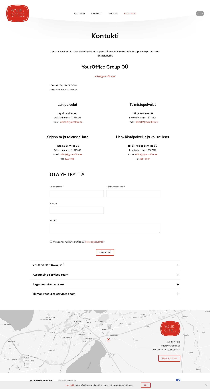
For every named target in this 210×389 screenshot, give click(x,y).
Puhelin (53, 203)
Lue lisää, (70, 385)
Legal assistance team (48, 284)
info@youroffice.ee (170, 345)
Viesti (53, 220)
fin (199, 13)
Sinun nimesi (56, 186)
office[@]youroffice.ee (71, 121)
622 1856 (69, 158)
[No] (206, 385)
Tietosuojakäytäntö (94, 241)
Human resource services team (54, 294)
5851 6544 (144, 158)
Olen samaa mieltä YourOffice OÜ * (79, 241)
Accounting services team (50, 274)
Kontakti (130, 13)
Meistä (113, 13)
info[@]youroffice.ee (105, 76)
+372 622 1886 (172, 341)
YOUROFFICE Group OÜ (49, 265)
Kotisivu (79, 13)
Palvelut (97, 13)
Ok (145, 385)
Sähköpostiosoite (116, 186)
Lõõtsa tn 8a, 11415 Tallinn (166, 349)
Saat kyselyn (169, 358)
